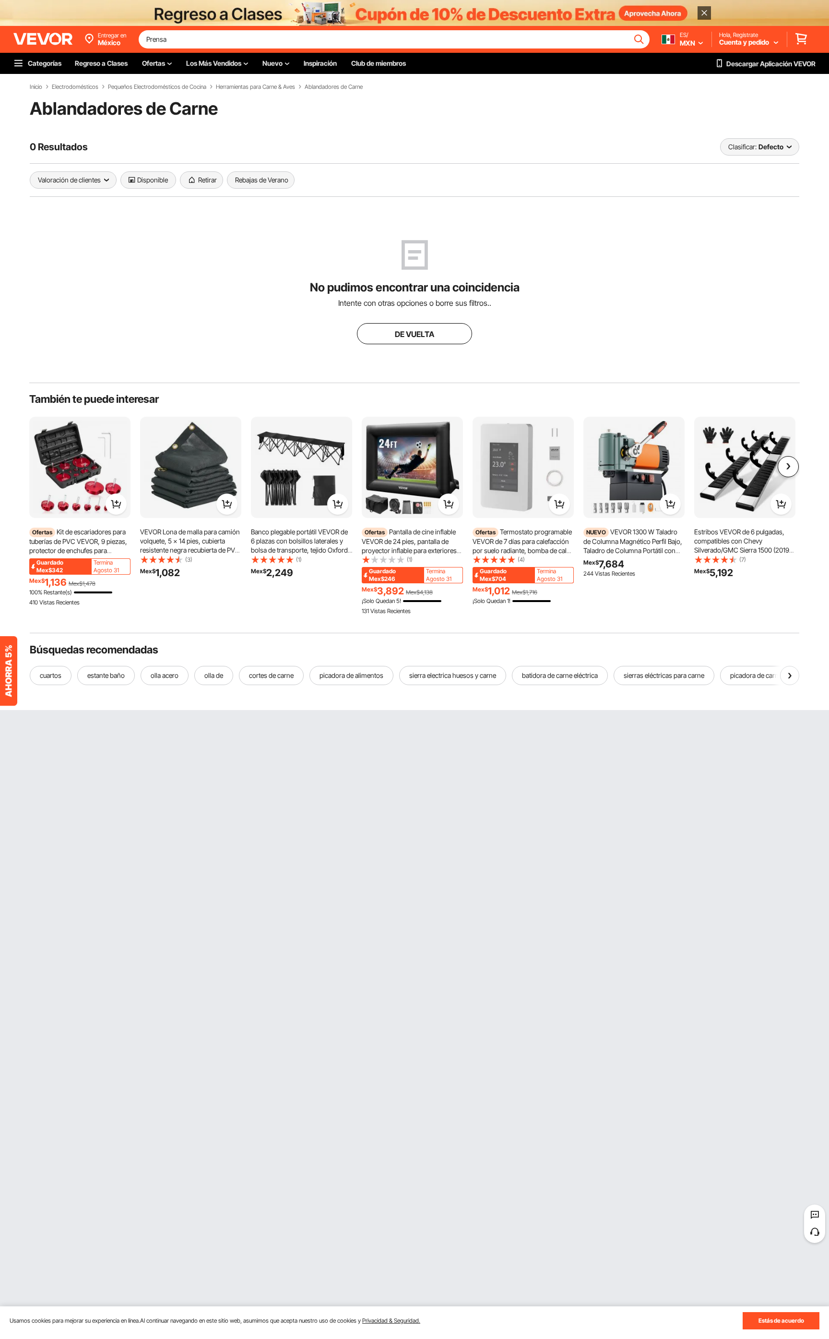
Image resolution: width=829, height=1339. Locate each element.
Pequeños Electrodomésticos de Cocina (157, 87)
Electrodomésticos (75, 87)
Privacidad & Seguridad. (391, 1320)
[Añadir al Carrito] (116, 504)
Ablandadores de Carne (334, 87)
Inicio (36, 87)
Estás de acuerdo (781, 1320)
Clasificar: (742, 147)
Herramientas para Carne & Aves (255, 87)
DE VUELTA (414, 334)
